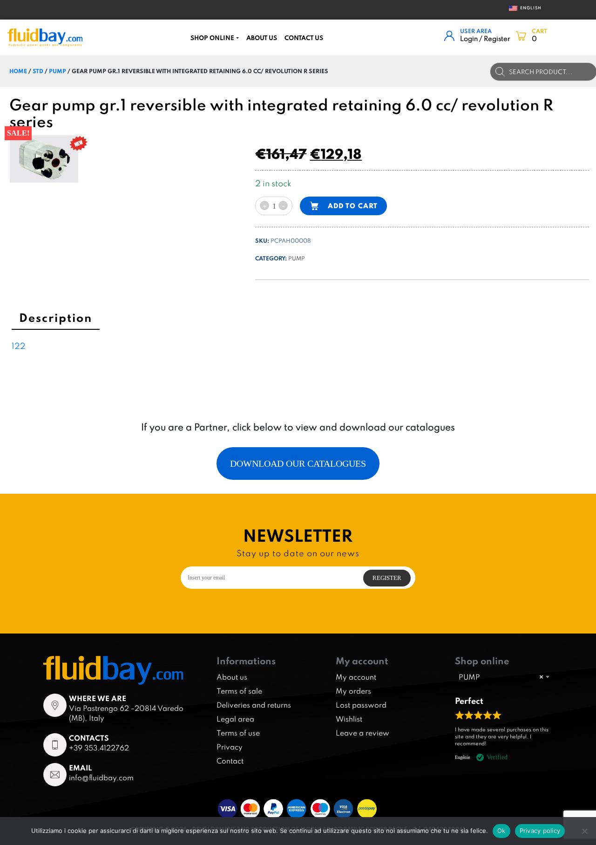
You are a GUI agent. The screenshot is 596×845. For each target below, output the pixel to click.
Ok (501, 830)
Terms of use (238, 732)
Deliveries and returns (254, 704)
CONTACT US (303, 38)
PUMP (57, 71)
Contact (230, 760)
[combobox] (504, 676)
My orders (353, 690)
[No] (584, 831)
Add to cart (353, 205)
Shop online (212, 38)
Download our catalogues (298, 463)
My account (356, 676)
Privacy (230, 746)
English (527, 7)
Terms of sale (239, 690)
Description (55, 317)
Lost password (361, 704)
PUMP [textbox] (501, 676)
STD (38, 71)
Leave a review (362, 732)
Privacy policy (540, 830)
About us (261, 38)
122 (19, 346)
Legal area (235, 718)
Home (18, 71)
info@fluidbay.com (101, 777)
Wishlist (349, 718)
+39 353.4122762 (99, 747)
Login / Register (485, 38)
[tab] (56, 319)
